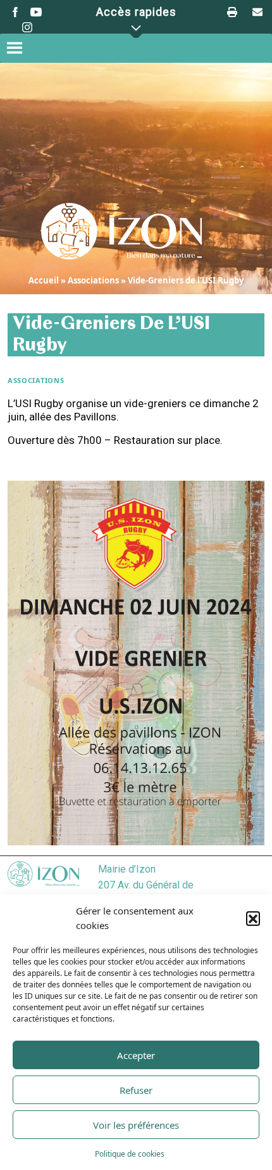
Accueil (43, 280)
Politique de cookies (129, 1153)
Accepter (136, 1055)
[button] (253, 918)
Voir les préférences (136, 1125)
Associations (93, 280)
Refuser (136, 1090)
